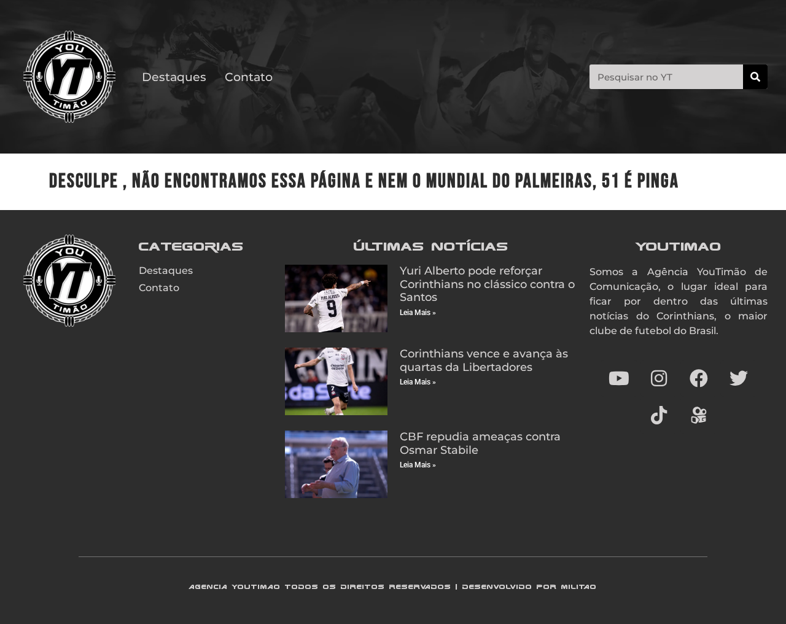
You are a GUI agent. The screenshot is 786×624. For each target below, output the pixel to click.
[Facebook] (698, 378)
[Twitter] (738, 378)
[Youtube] (619, 378)
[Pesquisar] (755, 76)
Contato (249, 77)
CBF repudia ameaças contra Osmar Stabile (480, 443)
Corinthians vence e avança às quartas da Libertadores (484, 360)
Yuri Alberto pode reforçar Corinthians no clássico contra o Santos (487, 284)
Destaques (174, 77)
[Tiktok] (658, 415)
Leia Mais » (418, 312)
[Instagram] (658, 378)
